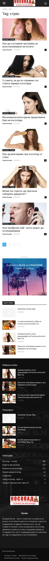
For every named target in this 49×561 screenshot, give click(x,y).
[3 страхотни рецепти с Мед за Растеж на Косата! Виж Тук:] (9, 325)
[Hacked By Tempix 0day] (9, 312)
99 (45, 160)
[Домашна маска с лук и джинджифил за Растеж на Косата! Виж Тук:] (9, 337)
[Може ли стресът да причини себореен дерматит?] (24, 177)
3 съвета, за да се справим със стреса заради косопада (20, 82)
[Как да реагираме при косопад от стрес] (24, 140)
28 (45, 234)
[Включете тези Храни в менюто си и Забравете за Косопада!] (9, 350)
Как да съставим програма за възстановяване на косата (20, 45)
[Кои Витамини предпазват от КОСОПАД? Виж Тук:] (9, 443)
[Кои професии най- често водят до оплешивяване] (24, 214)
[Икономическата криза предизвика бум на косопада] (24, 103)
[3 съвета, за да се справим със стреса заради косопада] (24, 66)
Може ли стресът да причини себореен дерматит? (19, 192)
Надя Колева (7, 50)
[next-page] (19, 245)
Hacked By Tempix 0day (26, 309)
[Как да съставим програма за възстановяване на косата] (24, 29)
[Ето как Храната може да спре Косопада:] (9, 431)
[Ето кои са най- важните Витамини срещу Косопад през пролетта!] (9, 398)
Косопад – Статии (8, 39)
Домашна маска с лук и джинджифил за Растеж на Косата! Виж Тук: (31, 336)
